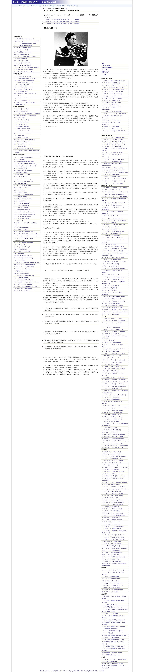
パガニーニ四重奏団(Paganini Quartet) (112, 633)
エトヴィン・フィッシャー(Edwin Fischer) (113, 349)
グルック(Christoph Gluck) (21, 91)
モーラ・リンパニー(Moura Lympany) (112, 419)
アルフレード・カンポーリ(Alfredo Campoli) (114, 456)
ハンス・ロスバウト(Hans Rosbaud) (112, 259)
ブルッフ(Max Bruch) (19, 190)
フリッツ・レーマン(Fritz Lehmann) (111, 120)
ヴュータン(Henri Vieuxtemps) (22, 146)
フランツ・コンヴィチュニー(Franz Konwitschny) (115, 172)
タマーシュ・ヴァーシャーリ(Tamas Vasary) (114, 395)
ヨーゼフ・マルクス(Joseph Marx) (23, 288)
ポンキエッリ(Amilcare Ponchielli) (23, 198)
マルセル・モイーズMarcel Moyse (111, 587)
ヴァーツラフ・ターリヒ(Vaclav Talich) (112, 183)
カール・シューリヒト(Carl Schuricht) (112, 146)
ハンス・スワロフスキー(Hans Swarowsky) (113, 257)
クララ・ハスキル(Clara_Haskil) (110, 364)
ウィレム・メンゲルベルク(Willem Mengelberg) (114, 89)
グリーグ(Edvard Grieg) (20, 168)
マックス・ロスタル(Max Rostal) (111, 524)
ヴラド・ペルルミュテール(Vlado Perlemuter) (114, 447)
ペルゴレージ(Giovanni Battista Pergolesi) (25, 56)
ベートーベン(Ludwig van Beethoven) (24, 80)
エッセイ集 (104, 69)
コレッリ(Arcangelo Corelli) (21, 54)
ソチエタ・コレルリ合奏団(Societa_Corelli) (113, 620)
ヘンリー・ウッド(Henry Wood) (110, 126)
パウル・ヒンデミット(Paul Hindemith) (24, 264)
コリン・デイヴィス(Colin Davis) (111, 235)
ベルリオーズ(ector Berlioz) (21, 109)
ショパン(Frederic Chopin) (21, 111)
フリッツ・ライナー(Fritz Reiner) (111, 174)
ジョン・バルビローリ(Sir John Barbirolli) (113, 246)
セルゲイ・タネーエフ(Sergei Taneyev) (24, 231)
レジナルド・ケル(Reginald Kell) (110, 591)
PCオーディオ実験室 (107, 67)
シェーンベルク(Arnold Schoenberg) (23, 258)
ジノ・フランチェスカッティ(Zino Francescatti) (115, 493)
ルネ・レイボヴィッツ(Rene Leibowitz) (112, 307)
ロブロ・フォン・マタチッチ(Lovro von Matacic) (115, 312)
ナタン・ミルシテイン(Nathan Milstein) (112, 504)
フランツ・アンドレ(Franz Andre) (111, 274)
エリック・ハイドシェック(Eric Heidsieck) (113, 353)
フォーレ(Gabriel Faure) (20, 201)
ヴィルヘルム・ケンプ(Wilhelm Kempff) (112, 443)
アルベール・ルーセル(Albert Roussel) (24, 290)
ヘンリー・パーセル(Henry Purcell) (23, 69)
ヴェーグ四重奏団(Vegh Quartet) (111, 654)
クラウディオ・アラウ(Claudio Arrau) (112, 362)
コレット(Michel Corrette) (21, 60)
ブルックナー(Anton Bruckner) (22, 128)
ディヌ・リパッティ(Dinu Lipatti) (111, 397)
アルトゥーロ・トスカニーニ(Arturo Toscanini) (114, 85)
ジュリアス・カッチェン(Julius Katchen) (113, 384)
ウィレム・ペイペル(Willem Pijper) (23, 279)
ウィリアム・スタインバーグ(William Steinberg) (115, 196)
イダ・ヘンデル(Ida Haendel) (110, 465)
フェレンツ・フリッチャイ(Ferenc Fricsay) (113, 170)
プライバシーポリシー (62, 670)
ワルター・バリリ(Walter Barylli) (110, 559)
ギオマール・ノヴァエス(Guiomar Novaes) (113, 360)
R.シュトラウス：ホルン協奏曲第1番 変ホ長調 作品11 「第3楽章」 (62, 23)
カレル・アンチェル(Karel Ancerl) (111, 229)
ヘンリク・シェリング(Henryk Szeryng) (112, 517)
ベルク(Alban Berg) (19, 260)
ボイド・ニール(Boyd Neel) (109, 288)
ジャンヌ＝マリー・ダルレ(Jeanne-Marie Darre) (115, 381)
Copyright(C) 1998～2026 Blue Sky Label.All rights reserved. (86, 670)
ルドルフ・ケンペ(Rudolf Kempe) (111, 303)
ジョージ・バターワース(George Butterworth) (26, 286)
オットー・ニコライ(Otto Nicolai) (23, 89)
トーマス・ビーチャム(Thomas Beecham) (113, 159)
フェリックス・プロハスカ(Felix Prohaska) (113, 268)
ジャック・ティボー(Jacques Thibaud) (112, 495)
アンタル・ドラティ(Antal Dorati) (111, 189)
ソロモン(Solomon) (107, 392)
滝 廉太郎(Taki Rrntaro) (20, 271)
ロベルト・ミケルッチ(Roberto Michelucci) (113, 557)
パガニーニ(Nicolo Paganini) (21, 85)
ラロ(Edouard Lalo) (19, 135)
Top (66, 8)
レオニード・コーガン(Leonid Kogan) (112, 552)
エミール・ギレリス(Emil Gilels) (110, 351)
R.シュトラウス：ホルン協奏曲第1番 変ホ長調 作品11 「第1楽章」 (62, 19)
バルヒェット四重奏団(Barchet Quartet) (112, 630)
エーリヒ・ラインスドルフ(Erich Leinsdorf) (113, 202)
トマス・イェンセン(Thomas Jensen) (112, 161)
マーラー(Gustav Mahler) (20, 176)
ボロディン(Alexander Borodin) (22, 141)
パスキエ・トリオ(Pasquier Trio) (111, 637)
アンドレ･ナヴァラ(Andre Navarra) (111, 462)
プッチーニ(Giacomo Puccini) (22, 174)
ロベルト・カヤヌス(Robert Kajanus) (112, 128)
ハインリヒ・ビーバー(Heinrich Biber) (24, 71)
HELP (103, 63)
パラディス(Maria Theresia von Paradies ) (25, 93)
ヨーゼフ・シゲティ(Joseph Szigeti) (111, 541)
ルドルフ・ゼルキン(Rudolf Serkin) (111, 430)
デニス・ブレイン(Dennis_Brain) (111, 581)
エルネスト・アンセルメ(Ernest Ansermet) (113, 144)
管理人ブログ (105, 72)
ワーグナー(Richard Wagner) (21, 122)
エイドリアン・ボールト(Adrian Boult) (112, 205)
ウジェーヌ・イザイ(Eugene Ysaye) (23, 238)
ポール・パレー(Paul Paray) (109, 290)
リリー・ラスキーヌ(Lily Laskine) (111, 546)
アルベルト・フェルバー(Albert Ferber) (112, 333)
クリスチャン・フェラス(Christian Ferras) (113, 476)
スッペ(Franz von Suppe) (21, 137)
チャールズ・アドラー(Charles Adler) (112, 111)
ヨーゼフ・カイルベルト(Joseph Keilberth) (113, 181)
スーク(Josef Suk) (19, 253)
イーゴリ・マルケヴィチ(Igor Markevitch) (113, 194)
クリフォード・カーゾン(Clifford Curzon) (113, 366)
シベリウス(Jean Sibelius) (21, 183)
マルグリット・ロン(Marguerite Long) (112, 416)
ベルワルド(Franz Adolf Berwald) (22, 98)
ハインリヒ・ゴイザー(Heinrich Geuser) (112, 583)
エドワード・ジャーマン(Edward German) (25, 236)
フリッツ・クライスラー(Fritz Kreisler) (112, 513)
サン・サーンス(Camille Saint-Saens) (24, 157)
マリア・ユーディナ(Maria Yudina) (111, 414)
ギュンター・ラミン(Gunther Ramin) (112, 98)
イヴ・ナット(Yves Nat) (108, 340)
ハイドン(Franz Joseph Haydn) (22, 76)
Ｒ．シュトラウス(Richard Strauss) (23, 181)
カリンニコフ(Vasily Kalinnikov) (22, 185)
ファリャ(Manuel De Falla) (21, 277)
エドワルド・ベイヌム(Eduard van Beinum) (113, 96)
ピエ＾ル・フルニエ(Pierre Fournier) (112, 508)
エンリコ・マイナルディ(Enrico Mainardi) (113, 471)
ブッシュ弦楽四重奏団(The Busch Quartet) (113, 646)
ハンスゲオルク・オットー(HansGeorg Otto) (114, 261)
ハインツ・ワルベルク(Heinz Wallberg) (112, 251)
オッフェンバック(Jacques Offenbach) (24, 139)
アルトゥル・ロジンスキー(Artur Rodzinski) (113, 87)
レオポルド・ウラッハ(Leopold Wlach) (112, 589)
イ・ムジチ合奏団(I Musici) (109, 604)
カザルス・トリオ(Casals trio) (110, 613)
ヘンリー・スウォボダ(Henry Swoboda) (112, 279)
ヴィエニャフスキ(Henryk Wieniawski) (24, 212)
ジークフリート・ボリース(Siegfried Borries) (114, 489)
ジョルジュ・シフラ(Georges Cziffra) (112, 388)
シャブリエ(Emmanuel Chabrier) (22, 209)
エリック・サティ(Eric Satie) (21, 207)
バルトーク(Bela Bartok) (20, 249)
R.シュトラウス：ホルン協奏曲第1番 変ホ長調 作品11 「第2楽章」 (62, 21)
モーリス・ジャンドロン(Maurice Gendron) (113, 535)
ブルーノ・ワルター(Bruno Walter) (111, 176)
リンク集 (104, 74)
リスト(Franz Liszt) (19, 117)
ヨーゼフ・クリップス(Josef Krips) (111, 298)
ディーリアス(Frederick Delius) (22, 216)
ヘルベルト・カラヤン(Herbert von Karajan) (114, 277)
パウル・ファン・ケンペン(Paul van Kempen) (114, 113)
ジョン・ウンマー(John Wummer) (111, 578)
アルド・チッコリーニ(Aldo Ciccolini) (112, 327)
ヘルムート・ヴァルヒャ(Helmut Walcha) (113, 412)
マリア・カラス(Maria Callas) (110, 661)
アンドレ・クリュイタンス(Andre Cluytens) (113, 141)
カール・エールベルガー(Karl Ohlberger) (113, 570)
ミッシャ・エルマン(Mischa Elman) (111, 528)
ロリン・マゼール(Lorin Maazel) (110, 314)
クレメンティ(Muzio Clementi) (22, 100)
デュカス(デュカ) (18, 220)
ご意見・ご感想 (106, 65)
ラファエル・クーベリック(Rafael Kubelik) (113, 301)
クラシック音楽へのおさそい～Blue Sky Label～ (35, 2)
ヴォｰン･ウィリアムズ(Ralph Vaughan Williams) (26, 262)
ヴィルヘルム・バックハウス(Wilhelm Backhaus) (115, 445)
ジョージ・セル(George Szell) (110, 244)
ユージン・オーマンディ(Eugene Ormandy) (113, 296)
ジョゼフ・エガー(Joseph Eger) (110, 576)
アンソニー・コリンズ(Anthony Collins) (112, 139)
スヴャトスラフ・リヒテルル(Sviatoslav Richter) (115, 390)
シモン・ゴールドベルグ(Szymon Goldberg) (114, 486)
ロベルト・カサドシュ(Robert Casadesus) (113, 434)
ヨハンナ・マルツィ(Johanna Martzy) (112, 543)
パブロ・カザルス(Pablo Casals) (110, 266)
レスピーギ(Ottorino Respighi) (22, 247)
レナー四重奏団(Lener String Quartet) (112, 652)
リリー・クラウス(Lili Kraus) (109, 427)
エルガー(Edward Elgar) (20, 172)
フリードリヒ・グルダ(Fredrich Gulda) (112, 410)
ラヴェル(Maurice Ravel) (20, 244)
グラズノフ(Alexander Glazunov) (23, 227)
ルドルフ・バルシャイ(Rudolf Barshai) (112, 305)
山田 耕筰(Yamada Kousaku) (21, 273)
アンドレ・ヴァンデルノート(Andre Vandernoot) (115, 192)
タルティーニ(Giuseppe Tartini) (22, 47)
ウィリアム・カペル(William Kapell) (111, 342)
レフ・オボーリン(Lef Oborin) (110, 432)
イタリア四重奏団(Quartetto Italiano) (112, 607)
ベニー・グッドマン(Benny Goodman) (112, 585)
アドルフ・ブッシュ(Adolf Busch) (111, 83)
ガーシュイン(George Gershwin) (22, 251)
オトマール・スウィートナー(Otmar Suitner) (114, 220)
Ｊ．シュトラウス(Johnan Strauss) (23, 130)
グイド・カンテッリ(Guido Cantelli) (111, 102)
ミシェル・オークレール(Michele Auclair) (113, 526)
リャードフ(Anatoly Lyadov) (21, 229)
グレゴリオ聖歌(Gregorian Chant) (23, 52)
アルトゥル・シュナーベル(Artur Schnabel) (113, 320)
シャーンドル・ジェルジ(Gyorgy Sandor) (113, 377)
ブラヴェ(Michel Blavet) (20, 58)
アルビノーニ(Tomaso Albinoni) (22, 65)
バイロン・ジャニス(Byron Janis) (111, 405)
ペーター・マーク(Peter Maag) (110, 285)
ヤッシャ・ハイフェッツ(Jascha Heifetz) (113, 537)
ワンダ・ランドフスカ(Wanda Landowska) (113, 438)
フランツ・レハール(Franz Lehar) (23, 269)
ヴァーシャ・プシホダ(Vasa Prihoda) (24, 275)
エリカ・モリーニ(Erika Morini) (110, 469)
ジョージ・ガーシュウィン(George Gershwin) (114, 386)
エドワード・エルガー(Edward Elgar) (112, 93)
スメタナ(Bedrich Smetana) (21, 126)
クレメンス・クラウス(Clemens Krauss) (113, 100)
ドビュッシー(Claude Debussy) (22, 179)
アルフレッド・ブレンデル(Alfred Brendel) (113, 331)
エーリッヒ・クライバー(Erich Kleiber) (112, 91)
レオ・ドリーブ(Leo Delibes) (21, 218)
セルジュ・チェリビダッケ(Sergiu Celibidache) (114, 248)
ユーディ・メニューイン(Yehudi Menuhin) (113, 539)
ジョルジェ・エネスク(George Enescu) (112, 104)
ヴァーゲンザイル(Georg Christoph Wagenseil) (26, 67)
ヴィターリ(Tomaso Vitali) (21, 49)
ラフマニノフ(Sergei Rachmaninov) (23, 242)
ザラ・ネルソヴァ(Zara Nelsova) (111, 484)
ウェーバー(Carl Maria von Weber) (23, 87)
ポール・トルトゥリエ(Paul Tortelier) (112, 519)
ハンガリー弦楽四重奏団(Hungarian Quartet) (114, 626)
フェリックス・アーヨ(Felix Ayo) (111, 511)
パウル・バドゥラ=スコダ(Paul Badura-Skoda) (114, 408)
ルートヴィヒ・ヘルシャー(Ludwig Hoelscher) (114, 548)
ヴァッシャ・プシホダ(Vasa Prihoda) (112, 561)
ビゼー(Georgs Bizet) (19, 159)
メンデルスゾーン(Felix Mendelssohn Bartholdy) (27, 113)
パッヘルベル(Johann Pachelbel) (22, 63)
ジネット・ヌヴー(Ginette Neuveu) (111, 491)
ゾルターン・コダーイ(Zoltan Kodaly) (24, 266)
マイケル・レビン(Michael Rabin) (111, 522)
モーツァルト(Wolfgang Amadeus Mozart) (25, 78)
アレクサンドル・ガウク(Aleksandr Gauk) (113, 137)
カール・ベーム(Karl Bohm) (109, 222)
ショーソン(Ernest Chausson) (22, 203)
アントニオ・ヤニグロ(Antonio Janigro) (112, 460)
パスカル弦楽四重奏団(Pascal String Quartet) (114, 635)
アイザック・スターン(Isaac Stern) (111, 451)
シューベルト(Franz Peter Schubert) (23, 82)
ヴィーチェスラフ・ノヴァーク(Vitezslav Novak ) (27, 282)
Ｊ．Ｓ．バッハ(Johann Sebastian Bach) (25, 43)
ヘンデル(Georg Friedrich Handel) (23, 45)
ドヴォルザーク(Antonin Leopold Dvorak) (25, 165)
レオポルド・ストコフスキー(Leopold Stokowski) (115, 309)
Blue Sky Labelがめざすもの (47, 670)
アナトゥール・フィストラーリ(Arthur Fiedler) (114, 187)
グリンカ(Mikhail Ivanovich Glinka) (23, 144)
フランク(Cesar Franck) (20, 124)
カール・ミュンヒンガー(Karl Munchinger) (113, 224)
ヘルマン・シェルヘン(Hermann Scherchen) (114, 178)
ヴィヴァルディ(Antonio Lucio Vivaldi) (24, 39)
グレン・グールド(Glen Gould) (110, 371)
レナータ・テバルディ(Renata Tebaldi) (112, 663)
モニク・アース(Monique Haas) (110, 421)
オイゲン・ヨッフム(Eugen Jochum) (112, 216)
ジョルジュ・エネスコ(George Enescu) (112, 500)
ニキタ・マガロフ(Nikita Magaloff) (111, 399)
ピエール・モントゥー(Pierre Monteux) (112, 167)
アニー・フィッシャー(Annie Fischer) (112, 318)
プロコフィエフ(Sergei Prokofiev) (23, 255)
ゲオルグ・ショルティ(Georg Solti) (111, 233)
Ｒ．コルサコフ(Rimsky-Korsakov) (23, 170)
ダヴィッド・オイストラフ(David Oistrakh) (113, 502)
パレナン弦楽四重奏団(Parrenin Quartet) (113, 639)
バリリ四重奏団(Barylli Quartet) (110, 628)
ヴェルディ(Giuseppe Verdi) (21, 120)
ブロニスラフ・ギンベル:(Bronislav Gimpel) (113, 515)
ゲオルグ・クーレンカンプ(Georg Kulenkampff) (114, 482)
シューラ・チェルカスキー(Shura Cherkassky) (114, 379)
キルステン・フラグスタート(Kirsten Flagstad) (114, 659)
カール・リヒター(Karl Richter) (110, 226)
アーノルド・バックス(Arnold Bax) (23, 284)
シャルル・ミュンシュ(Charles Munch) (112, 152)
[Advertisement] (27, 21)
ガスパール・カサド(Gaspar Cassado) (112, 473)
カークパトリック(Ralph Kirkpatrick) (111, 355)
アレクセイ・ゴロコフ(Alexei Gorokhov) (113, 458)
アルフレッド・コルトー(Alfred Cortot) (112, 329)
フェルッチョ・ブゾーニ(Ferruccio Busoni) (25, 233)
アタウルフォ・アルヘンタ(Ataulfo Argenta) (113, 80)
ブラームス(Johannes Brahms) (22, 133)
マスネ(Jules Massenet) (20, 196)
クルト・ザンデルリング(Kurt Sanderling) (113, 231)
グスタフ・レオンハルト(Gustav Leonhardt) (114, 368)
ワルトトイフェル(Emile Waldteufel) (23, 194)
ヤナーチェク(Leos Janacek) (21, 205)
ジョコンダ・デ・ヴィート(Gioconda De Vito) (114, 497)
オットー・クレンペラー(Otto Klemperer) (113, 218)
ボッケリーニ (17, 96)
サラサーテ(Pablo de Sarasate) (22, 187)
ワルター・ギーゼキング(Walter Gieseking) (113, 436)
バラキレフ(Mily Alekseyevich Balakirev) (24, 214)
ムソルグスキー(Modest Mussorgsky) (24, 161)
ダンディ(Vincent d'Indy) (20, 192)
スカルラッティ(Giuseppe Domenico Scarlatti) (26, 41)
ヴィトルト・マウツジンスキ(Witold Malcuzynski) (115, 440)
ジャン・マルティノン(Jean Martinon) (112, 237)
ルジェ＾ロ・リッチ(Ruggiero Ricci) (111, 550)
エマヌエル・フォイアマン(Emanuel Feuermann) (115, 467)
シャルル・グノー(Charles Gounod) (23, 148)
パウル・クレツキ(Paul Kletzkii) (110, 264)
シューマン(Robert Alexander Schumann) (25, 115)
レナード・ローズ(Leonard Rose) (111, 554)
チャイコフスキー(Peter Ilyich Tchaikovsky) (25, 163)
